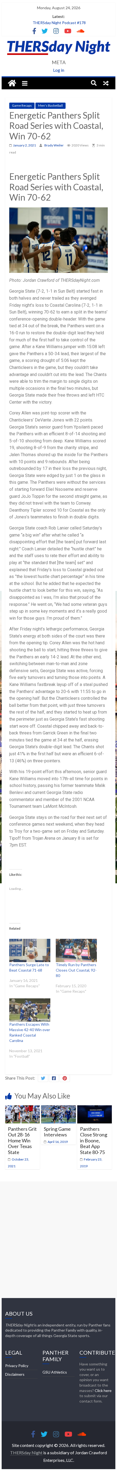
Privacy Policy (16, 1365)
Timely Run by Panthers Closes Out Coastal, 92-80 (76, 970)
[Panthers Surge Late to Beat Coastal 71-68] (29, 950)
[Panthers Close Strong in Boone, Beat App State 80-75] (94, 1108)
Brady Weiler (54, 145)
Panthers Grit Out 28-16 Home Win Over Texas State (22, 1140)
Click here (103, 1390)
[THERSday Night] (12, 83)
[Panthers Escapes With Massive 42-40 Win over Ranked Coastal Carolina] (29, 1010)
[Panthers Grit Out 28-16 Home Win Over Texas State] (22, 1108)
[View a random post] (106, 83)
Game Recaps (22, 105)
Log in (58, 70)
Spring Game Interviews (57, 1132)
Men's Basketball (50, 105)
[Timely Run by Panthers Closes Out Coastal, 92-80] (76, 950)
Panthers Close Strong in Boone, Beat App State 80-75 (93, 1140)
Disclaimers (14, 1374)
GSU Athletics (54, 1372)
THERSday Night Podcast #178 (59, 22)
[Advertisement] (58, 1239)
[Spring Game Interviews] (58, 1108)
